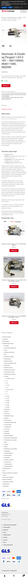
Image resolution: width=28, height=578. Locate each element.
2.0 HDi (7, 400)
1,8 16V (24, 17)
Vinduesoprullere (8, 464)
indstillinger (7, 5)
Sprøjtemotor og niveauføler (10, 448)
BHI (5, 354)
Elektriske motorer (8, 367)
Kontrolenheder (7, 424)
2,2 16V (22, 93)
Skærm (5, 446)
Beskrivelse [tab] (4, 105)
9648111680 (8, 99)
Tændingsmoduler (8, 453)
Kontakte (5, 537)
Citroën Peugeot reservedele (9, 524)
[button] (25, 26)
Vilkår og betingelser (8, 545)
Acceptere (4, 7)
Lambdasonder (7, 426)
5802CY (21, 97)
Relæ (5, 442)
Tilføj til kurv (6, 85)
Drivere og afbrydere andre (10, 363)
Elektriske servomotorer (9, 369)
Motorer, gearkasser (7, 479)
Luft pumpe (7, 429)
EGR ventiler (7, 365)
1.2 (6, 393)
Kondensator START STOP (10, 422)
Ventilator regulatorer (9, 459)
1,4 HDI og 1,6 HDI (10, 378)
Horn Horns (7, 413)
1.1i (6, 391)
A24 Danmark (6, 570)
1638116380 (16, 97)
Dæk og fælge (6, 341)
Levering (5, 540)
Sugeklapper (7, 451)
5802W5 (3, 99)
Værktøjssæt (5, 486)
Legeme (4, 475)
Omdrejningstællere (8, 435)
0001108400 (6, 97)
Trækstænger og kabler (8, 481)
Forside (4, 17)
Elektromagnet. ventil (9, 372)
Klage (4, 532)
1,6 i (7, 383)
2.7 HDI (7, 404)
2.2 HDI (7, 402)
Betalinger (5, 529)
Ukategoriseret (6, 483)
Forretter (19, 17)
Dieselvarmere (7, 358)
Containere (5, 339)
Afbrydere (6, 345)
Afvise (10, 7)
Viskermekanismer (8, 466)
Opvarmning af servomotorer (10, 437)
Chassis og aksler (7, 336)
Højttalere (6, 411)
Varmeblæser (7, 457)
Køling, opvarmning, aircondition (10, 472)
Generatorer (7, 409)
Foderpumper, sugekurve (10, 374)
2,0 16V (15, 93)
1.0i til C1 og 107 (9, 389)
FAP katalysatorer (7, 468)
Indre (4, 470)
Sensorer (6, 444)
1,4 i (7, 380)
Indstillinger (17, 7)
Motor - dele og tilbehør (8, 477)
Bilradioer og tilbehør (9, 356)
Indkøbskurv (21, 575)
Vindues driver (7, 462)
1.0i (6, 387)
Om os (4, 542)
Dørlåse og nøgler (8, 361)
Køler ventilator (7, 420)
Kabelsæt (6, 418)
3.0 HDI (7, 407)
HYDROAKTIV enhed (8, 415)
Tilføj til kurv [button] (14, 250)
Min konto (4, 576)
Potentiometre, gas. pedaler (10, 440)
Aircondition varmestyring (10, 347)
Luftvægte (6, 431)
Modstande (6, 433)
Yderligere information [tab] (6, 109)
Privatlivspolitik (6, 527)
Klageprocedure (7, 534)
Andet (5, 350)
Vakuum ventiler (8, 455)
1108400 (11, 97)
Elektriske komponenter (12, 17)
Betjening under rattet (9, 352)
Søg (14, 576)
